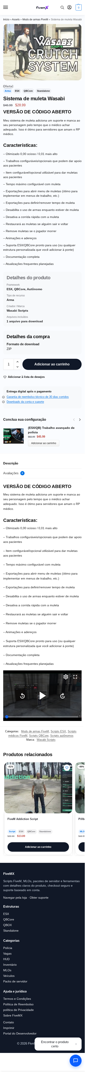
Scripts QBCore (38, 735)
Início (6, 19)
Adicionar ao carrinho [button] (38, 846)
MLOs (7, 970)
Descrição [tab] (10, 463)
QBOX (7, 925)
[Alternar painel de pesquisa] (62, 7)
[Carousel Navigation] (76, 419)
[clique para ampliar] (42, 52)
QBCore (8, 919)
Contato (8, 1022)
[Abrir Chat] (76, 1061)
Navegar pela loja (15, 897)
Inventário (10, 964)
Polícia (7, 948)
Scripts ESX (58, 731)
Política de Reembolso (18, 1004)
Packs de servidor (15, 981)
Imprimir (8, 1028)
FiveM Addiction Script (22, 819)
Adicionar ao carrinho (52, 364)
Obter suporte (39, 897)
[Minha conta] (69, 8)
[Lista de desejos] (67, 767)
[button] (78, 8)
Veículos (9, 975)
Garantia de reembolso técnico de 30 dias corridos (38, 396)
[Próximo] (80, 419)
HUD (6, 959)
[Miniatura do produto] (15, 436)
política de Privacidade (18, 1010)
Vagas (7, 953)
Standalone (11, 930)
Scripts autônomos (61, 735)
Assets (16, 19)
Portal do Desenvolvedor (20, 1033)
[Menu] (9, 7)
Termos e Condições (17, 998)
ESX (6, 914)
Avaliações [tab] (13, 473)
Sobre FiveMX (12, 1015)
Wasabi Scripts (46, 739)
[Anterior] (74, 419)
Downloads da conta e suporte (25, 401)
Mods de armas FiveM (35, 19)
